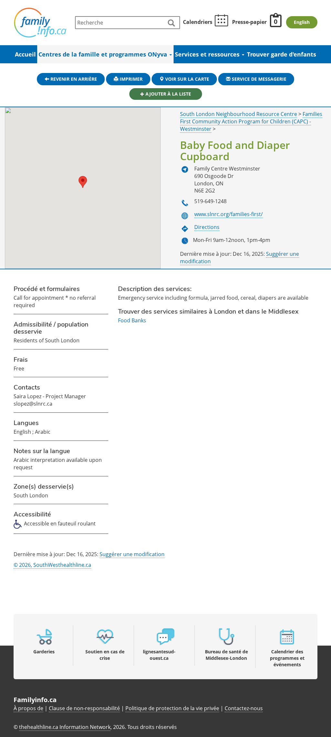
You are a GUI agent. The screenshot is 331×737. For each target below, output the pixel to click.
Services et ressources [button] (208, 54)
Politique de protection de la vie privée (172, 708)
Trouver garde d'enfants (281, 54)
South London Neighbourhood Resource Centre (238, 114)
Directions (206, 227)
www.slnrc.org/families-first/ (228, 214)
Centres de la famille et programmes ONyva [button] (103, 54)
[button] (83, 182)
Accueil (25, 54)
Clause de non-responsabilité (84, 708)
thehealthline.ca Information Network (65, 727)
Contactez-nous (244, 708)
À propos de (28, 708)
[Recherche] (171, 23)
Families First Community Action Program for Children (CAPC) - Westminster (251, 121)
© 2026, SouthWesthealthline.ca (52, 564)
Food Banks (132, 320)
